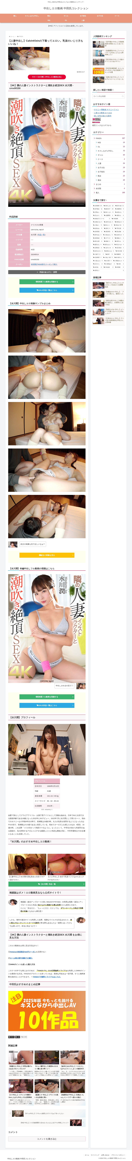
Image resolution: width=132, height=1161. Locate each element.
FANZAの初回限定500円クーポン (23, 952)
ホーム (87, 1155)
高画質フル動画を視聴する (47, 282)
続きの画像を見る (48, 555)
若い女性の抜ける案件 (102, 116)
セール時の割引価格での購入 (21, 958)
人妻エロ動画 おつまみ (103, 113)
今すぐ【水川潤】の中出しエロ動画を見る (47, 77)
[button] (122, 96)
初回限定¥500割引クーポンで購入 (44, 264)
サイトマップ (95, 1155)
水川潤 (24, 1037)
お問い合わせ (105, 1155)
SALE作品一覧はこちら (48, 290)
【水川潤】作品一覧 (48, 884)
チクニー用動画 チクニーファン (106, 110)
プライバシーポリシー (118, 1155)
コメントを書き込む (47, 1139)
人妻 (18, 1037)
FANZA (12, 1037)
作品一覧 (41, 235)
